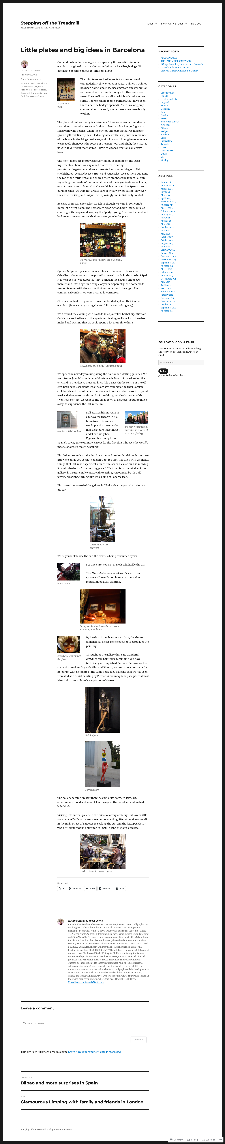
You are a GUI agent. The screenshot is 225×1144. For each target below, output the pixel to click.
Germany (165, 109)
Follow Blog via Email (176, 342)
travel (163, 147)
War (163, 157)
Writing (164, 160)
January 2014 (167, 253)
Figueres (39, 86)
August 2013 (167, 266)
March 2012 (166, 288)
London (165, 115)
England (165, 102)
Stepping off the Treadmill (50, 23)
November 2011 (168, 301)
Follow (163, 371)
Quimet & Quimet (30, 93)
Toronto (165, 144)
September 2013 (168, 262)
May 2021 (165, 224)
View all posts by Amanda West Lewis (86, 982)
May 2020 (165, 234)
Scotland (165, 134)
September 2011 (168, 307)
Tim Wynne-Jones (35, 96)
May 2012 (165, 282)
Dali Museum (27, 86)
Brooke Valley (167, 93)
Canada (164, 96)
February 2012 (168, 291)
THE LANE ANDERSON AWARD (176, 61)
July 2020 (165, 230)
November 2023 (168, 201)
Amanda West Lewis (31, 70)
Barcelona (41, 83)
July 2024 (165, 192)
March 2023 (166, 208)
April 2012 (166, 285)
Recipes (196, 23)
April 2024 (166, 198)
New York (165, 125)
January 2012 (167, 295)
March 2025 (167, 189)
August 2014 (167, 243)
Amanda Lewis (28, 83)
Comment (138, 1039)
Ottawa (164, 128)
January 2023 (167, 214)
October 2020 (167, 227)
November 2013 (168, 259)
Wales (164, 154)
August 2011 (166, 311)
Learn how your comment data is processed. (94, 1051)
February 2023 (168, 211)
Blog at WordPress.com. (60, 1129)
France (164, 105)
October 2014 (167, 240)
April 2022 (166, 221)
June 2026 (166, 182)
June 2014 (165, 246)
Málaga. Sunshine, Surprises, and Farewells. (182, 64)
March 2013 (166, 269)
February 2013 (167, 272)
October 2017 (167, 237)
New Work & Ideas (172, 23)
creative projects (169, 99)
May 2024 (165, 195)
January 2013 (167, 275)
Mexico (164, 118)
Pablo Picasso (39, 89)
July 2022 (165, 217)
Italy (163, 112)
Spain (23, 79)
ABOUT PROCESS (169, 58)
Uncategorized (34, 79)
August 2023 (167, 205)
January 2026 (167, 185)
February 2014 (168, 250)
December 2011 (168, 298)
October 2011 (167, 304)
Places (150, 23)
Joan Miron (26, 89)
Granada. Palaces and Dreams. (175, 67)
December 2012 (168, 279)
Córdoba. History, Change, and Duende (179, 71)
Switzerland (166, 141)
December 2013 (168, 256)
